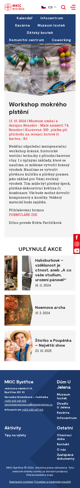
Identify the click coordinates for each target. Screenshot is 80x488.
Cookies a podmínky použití (53, 481)
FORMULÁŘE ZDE (23, 214)
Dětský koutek (40, 33)
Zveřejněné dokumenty (65, 456)
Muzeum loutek (51, 25)
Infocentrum (51, 18)
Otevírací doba (64, 437)
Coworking (61, 40)
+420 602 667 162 (32, 409)
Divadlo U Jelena (63, 405)
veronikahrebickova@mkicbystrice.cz (28, 404)
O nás (61, 449)
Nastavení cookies (21, 481)
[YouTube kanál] (76, 250)
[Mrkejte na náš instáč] (76, 244)
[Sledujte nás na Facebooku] (76, 237)
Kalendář (25, 18)
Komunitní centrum (26, 40)
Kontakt (63, 444)
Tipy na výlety (15, 435)
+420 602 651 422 (15, 400)
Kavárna (22, 25)
